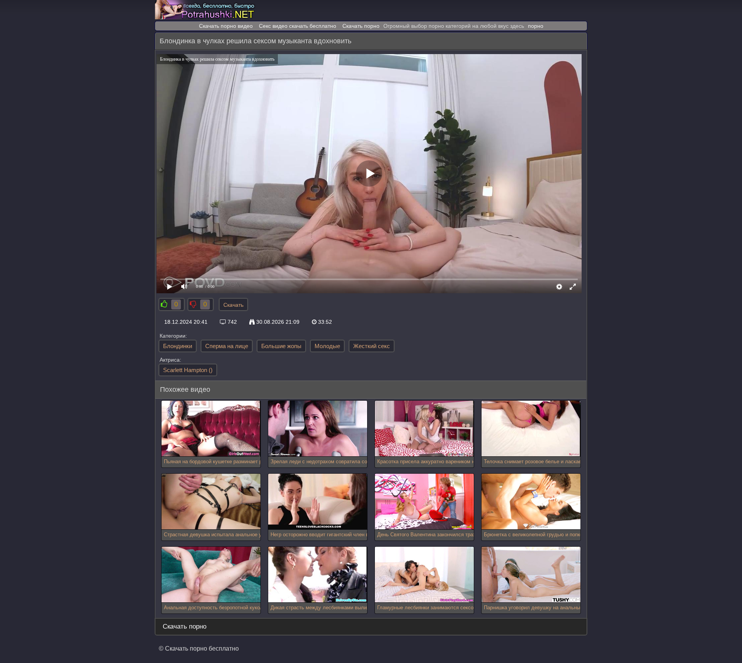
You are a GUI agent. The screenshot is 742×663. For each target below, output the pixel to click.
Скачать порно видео (226, 26)
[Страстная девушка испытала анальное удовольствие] (211, 502)
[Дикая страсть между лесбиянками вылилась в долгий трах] (317, 575)
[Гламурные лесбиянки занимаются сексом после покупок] (424, 575)
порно (535, 26)
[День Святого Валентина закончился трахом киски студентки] (424, 502)
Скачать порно (361, 26)
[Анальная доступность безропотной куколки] (211, 575)
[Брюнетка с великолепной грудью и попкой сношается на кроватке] (531, 502)
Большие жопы (281, 346)
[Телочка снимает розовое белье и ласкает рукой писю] (531, 429)
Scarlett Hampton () (188, 370)
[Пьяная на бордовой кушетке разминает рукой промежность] (211, 429)
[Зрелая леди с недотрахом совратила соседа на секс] (317, 429)
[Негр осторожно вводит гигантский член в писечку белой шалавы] (317, 502)
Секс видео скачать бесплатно (297, 26)
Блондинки (177, 346)
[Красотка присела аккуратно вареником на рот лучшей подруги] (424, 429)
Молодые (327, 346)
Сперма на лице (226, 346)
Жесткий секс (371, 346)
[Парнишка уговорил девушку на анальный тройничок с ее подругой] (531, 575)
